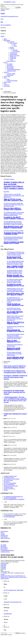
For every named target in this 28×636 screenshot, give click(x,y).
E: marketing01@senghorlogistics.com (13, 496)
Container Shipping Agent (10, 476)
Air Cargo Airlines (8, 480)
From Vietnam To (11, 61)
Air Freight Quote (18, 575)
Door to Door (10, 68)
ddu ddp (6, 490)
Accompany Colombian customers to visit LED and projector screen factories (15, 377)
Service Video (7, 82)
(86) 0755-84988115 (19, 499)
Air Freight (9, 65)
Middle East (13, 57)
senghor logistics (5, 578)
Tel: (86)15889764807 (9, 516)
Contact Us (6, 84)
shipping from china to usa (7, 575)
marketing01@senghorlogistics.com (12, 602)
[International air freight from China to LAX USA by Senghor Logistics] (15, 327)
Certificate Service (11, 71)
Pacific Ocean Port (14, 55)
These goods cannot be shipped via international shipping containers (15, 366)
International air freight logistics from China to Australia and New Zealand (14, 392)
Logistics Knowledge (12, 80)
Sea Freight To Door (9, 477)
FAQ (5, 83)
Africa (11, 59)
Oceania (12, 48)
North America (13, 43)
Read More (6, 191)
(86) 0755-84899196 (9, 590)
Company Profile (11, 73)
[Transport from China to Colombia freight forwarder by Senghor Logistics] (13, 230)
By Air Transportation (9, 484)
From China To (10, 41)
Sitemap (3, 574)
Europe (12, 47)
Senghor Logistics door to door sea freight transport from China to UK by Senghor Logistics (14, 185)
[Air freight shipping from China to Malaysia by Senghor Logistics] (15, 309)
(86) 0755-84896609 (9, 499)
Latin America (13, 54)
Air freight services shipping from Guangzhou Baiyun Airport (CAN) (15, 371)
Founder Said (10, 75)
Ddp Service (7, 481)
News (5, 77)
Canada (15, 45)
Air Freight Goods (8, 487)
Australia (15, 50)
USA (14, 44)
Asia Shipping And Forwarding (11, 479)
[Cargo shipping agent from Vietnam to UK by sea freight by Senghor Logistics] (15, 355)
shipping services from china (11, 485)
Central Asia (13, 58)
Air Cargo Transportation (10, 483)
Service (5, 62)
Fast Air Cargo (22, 577)
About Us (6, 72)
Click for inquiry (5, 563)
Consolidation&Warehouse (13, 69)
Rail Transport (10, 66)
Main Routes (7, 40)
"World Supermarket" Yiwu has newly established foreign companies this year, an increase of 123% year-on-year (15, 399)
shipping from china (13, 577)
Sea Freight (9, 64)
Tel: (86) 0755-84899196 (10, 498)
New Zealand (16, 51)
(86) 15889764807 (18, 590)
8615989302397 (8, 613)
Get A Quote (7, 86)
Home (5, 39)
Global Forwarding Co (9, 488)
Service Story (7, 76)
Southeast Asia (13, 52)
